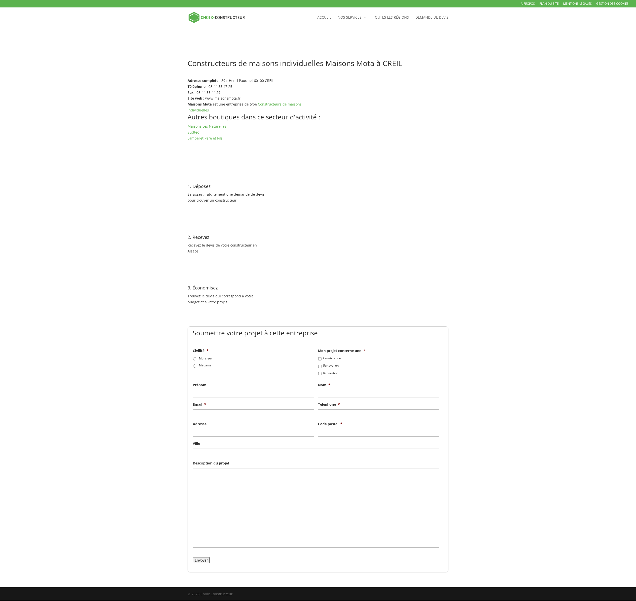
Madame (205, 365)
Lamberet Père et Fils (205, 138)
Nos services (349, 18)
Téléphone (329, 404)
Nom (324, 385)
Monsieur (205, 358)
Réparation (330, 373)
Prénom (199, 385)
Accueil (324, 18)
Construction (332, 358)
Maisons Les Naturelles (207, 126)
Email (199, 404)
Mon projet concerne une (341, 351)
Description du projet (211, 463)
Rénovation (331, 365)
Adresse (199, 424)
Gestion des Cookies (612, 4)
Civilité (200, 351)
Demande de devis (431, 18)
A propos (528, 4)
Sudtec (193, 132)
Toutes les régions (391, 18)
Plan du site (549, 4)
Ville (196, 443)
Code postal (330, 424)
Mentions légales (577, 4)
